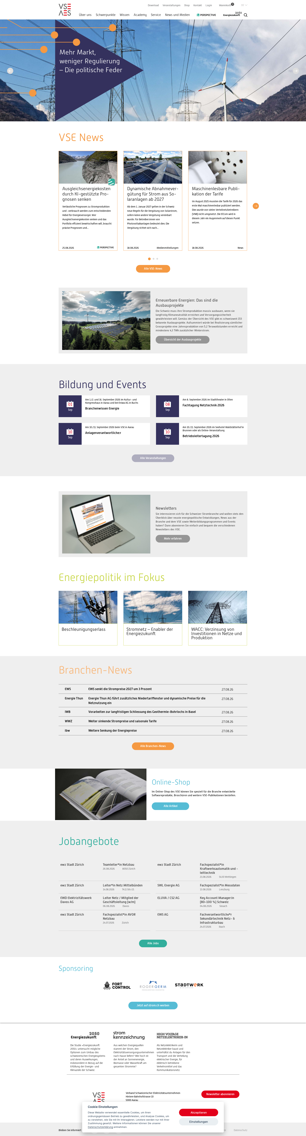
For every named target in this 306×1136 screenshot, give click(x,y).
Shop (187, 5)
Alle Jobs (153, 943)
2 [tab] (153, 259)
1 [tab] (149, 259)
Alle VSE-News (153, 268)
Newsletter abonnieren (220, 1094)
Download (153, 5)
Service (156, 15)
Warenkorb (226, 5)
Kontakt (197, 5)
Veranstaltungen (171, 5)
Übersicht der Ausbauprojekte (182, 339)
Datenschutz (240, 1130)
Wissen (124, 15)
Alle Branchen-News (153, 746)
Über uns (85, 15)
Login (209, 5)
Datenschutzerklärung (100, 1127)
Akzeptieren (199, 1112)
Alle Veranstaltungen (153, 458)
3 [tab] (157, 259)
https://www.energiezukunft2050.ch (88, 1051)
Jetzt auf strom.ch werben (153, 1005)
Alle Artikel (170, 806)
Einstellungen (198, 1121)
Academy (140, 15)
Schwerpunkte (105, 15)
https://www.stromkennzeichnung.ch (132, 1049)
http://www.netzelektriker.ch (175, 1051)
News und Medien (177, 15)
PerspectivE (207, 13)
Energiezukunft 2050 (230, 14)
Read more (88, 200)
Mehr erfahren (173, 538)
